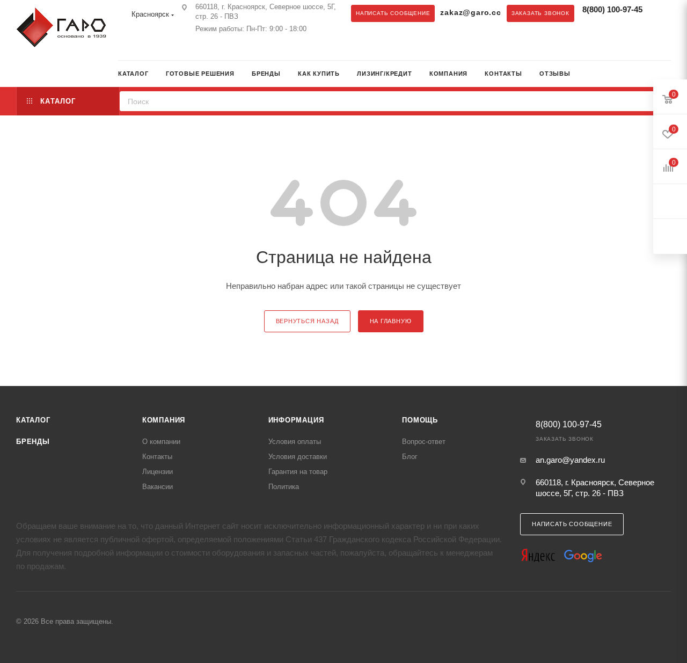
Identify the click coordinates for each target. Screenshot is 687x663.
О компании (161, 442)
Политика (283, 487)
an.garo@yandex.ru (570, 459)
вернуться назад (307, 321)
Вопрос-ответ (423, 442)
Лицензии (157, 472)
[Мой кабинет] (667, 75)
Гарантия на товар (297, 472)
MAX (148, 49)
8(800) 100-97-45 (612, 9)
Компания (163, 420)
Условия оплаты (294, 442)
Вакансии (157, 487)
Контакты (157, 457)
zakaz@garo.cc (470, 13)
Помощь (420, 420)
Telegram (126, 49)
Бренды (33, 442)
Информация (296, 420)
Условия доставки (297, 457)
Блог (410, 457)
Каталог (33, 420)
